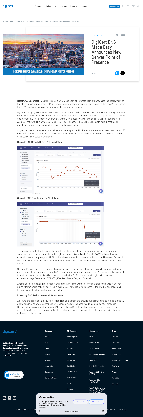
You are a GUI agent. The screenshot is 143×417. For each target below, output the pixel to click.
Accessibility (108, 409)
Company (63, 6)
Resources (74, 6)
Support (84, 6)
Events (47, 354)
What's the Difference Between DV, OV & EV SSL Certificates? (97, 390)
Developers (71, 354)
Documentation (72, 343)
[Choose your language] (128, 6)
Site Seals (70, 389)
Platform (38, 6)
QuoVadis (115, 366)
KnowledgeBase (72, 337)
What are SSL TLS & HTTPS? (96, 373)
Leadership (49, 366)
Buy (56, 6)
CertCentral (71, 360)
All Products (71, 377)
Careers (47, 348)
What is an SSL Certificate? (94, 381)
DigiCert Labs (116, 354)
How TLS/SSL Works (96, 366)
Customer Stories (51, 378)
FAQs (91, 337)
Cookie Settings (121, 409)
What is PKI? (93, 360)
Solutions (48, 6)
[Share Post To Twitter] (122, 73)
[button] (13, 375)
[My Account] (138, 6)
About (47, 337)
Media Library (94, 343)
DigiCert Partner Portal (120, 360)
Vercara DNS (116, 348)
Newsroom (49, 360)
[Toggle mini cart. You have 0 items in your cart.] (133, 6)
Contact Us (114, 6)
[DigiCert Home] (8, 6)
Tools (69, 383)
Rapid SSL (115, 378)
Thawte (115, 372)
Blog (46, 343)
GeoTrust (115, 384)
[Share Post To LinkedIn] (117, 73)
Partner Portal (72, 372)
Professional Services (97, 354)
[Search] (123, 6)
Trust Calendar (94, 348)
